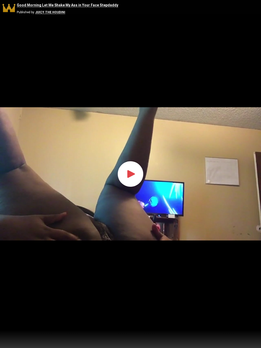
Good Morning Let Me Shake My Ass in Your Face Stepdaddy (67, 5)
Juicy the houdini (50, 12)
